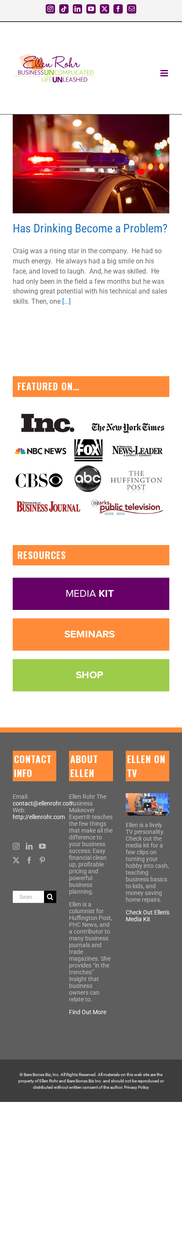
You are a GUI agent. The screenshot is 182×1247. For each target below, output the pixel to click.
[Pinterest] (42, 860)
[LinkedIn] (29, 846)
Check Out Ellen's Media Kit (147, 916)
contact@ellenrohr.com (43, 803)
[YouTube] (42, 846)
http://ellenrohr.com (39, 817)
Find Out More (87, 1012)
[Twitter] (16, 860)
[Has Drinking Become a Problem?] (91, 164)
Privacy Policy (136, 1087)
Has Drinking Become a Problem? (90, 228)
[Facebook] (29, 860)
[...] (66, 301)
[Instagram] (16, 846)
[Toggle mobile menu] (164, 73)
